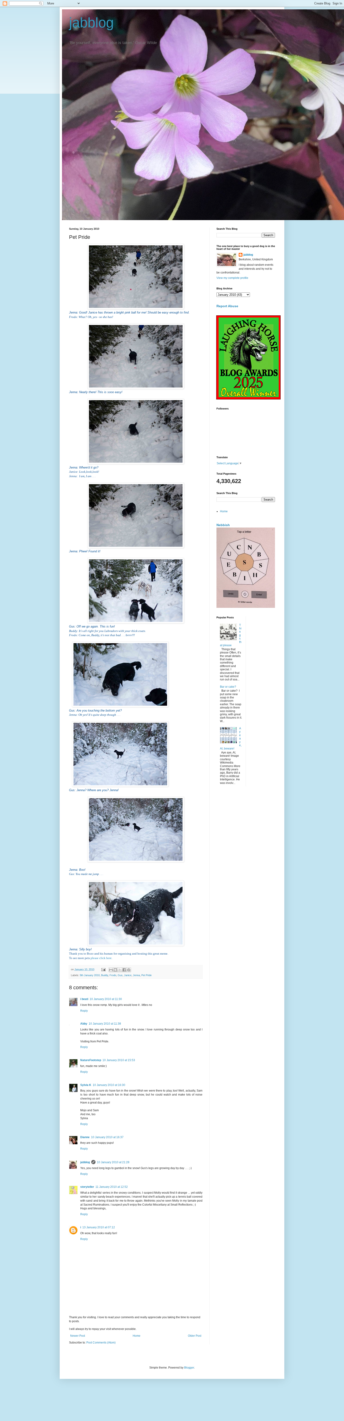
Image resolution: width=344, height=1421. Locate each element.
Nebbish (223, 525)
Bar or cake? (228, 686)
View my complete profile (232, 278)
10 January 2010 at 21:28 (113, 1162)
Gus (120, 975)
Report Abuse (227, 306)
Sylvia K (85, 1085)
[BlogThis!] (115, 969)
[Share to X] (119, 969)
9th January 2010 (90, 975)
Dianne (85, 1137)
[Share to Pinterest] (128, 969)
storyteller (87, 1186)
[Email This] (111, 969)
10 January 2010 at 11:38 (105, 1023)
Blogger (189, 1367)
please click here (101, 958)
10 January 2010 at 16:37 (107, 1137)
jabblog (91, 22)
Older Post (194, 1335)
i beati (84, 999)
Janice (128, 975)
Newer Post (77, 1335)
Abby (83, 1023)
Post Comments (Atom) (101, 1342)
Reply (84, 1010)
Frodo (113, 975)
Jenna (136, 975)
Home (136, 1335)
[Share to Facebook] (124, 969)
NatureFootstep (90, 1060)
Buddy (104, 975)
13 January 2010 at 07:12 (98, 1227)
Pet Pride (146, 975)
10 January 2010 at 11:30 (106, 999)
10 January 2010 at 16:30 (109, 1085)
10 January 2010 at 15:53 (118, 1060)
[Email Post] (103, 969)
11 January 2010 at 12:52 (111, 1186)
